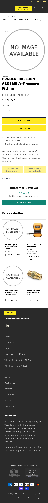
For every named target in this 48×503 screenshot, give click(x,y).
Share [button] (7, 178)
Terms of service (18, 498)
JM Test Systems (20, 494)
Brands (7, 400)
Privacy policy (36, 494)
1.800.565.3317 (38, 1)
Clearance (9, 394)
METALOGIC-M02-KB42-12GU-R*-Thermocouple (11, 292)
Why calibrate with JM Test (18, 360)
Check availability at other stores (21, 144)
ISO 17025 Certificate (14, 354)
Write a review (24, 202)
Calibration (9, 383)
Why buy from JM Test (15, 366)
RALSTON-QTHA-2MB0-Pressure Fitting (33, 292)
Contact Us (10, 342)
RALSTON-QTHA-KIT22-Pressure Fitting (11, 247)
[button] (5, 8)
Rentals (8, 389)
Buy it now (24, 128)
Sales (7, 377)
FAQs (6, 348)
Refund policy (33, 498)
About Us (9, 337)
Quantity (6, 106)
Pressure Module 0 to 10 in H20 (34, 246)
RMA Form (9, 406)
